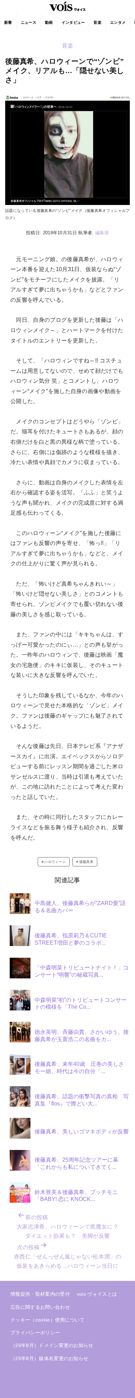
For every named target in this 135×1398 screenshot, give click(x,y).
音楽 (97, 22)
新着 (8, 22)
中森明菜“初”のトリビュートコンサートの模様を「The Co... (81, 1003)
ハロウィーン (55, 862)
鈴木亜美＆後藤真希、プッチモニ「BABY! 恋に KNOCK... (76, 1195)
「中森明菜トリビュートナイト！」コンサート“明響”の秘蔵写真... (82, 971)
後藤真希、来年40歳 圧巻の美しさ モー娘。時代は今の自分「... (82, 1067)
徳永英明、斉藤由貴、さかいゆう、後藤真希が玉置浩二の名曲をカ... (82, 1035)
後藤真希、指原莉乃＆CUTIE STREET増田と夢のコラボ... (71, 939)
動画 (49, 22)
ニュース (28, 22)
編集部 (102, 232)
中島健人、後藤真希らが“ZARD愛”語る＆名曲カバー (80, 906)
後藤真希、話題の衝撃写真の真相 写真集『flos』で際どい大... (82, 1100)
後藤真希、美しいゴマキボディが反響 (82, 1131)
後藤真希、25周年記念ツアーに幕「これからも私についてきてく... (76, 1163)
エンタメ (118, 22)
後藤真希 (86, 862)
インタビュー (73, 22)
